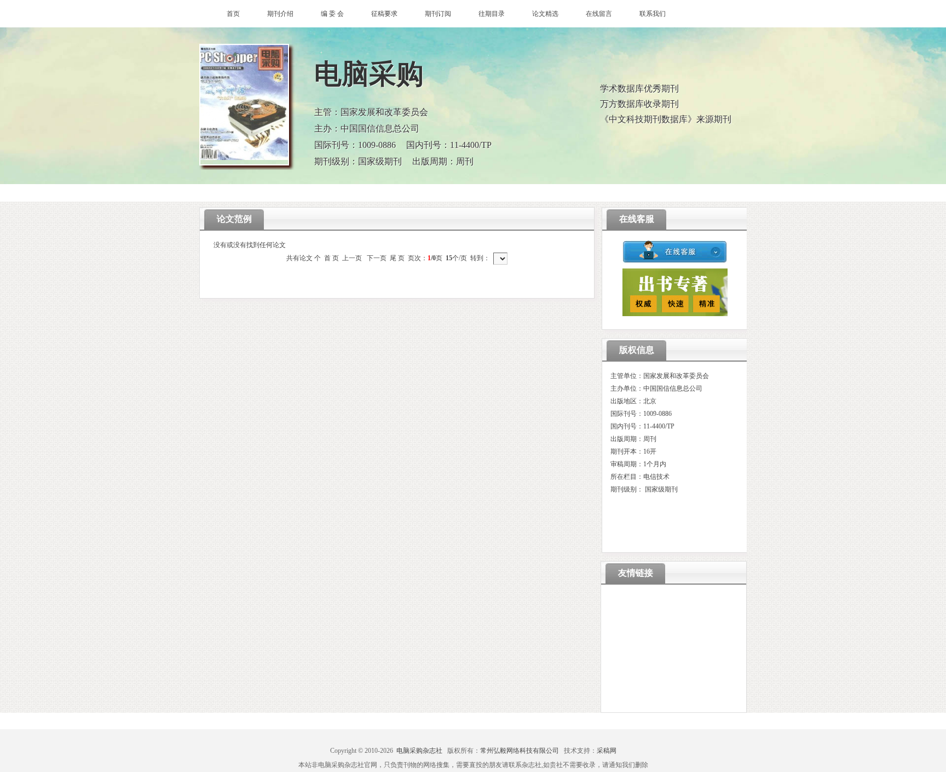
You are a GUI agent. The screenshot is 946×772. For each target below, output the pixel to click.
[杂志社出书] (675, 314)
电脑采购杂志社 (419, 750)
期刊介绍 (280, 14)
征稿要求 (384, 14)
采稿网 (606, 750)
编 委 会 (332, 14)
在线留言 (599, 14)
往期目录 (491, 14)
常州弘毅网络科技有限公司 (519, 750)
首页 (233, 14)
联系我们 (652, 14)
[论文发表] (675, 261)
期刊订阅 (438, 14)
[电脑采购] (244, 104)
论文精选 (545, 14)
